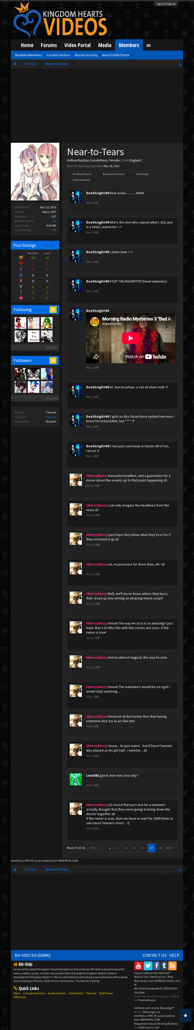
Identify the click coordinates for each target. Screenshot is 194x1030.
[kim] (46, 387)
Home (27, 45)
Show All (51, 348)
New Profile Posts (115, 55)
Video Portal (77, 45)
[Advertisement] (97, 106)
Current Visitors (58, 55)
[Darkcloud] (20, 336)
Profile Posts (82, 174)
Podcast (91, 993)
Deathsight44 (97, 193)
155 (54, 221)
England (50, 417)
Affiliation (19, 997)
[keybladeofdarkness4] (46, 323)
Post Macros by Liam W (157, 980)
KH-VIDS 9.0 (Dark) (33, 955)
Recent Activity (114, 174)
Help (174, 955)
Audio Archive (57, 993)
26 (142, 848)
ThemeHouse (146, 1000)
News (16, 993)
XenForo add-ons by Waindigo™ (154, 1008)
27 (151, 848)
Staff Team (106, 993)
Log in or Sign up (166, 4)
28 (160, 848)
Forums (49, 45)
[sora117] (20, 387)
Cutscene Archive (34, 993)
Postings (142, 174)
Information (81, 180)
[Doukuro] (46, 336)
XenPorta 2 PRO (20, 860)
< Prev (92, 848)
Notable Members (28, 55)
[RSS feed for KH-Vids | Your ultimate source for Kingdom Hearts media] (172, 966)
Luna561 (92, 775)
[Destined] (33, 323)
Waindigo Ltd (151, 1012)
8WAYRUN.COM (68, 860)
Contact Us (155, 955)
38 (53, 360)
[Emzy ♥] (33, 374)
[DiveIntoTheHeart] (46, 374)
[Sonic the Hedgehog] (33, 387)
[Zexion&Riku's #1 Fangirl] (20, 374)
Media (104, 45)
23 (117, 848)
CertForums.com (148, 1027)
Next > (170, 848)
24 (125, 848)
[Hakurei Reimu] (20, 323)
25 (53, 310)
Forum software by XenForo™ (152, 975)
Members (129, 45)
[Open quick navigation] (180, 64)
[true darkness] (33, 336)
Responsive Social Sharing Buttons (156, 1023)
